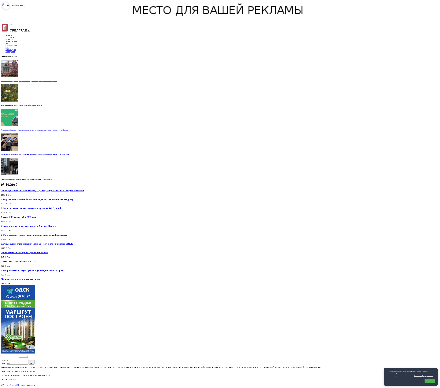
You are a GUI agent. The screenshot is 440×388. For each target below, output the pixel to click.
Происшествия (11, 41)
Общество (9, 39)
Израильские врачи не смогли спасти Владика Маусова (28, 226)
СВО (7, 48)
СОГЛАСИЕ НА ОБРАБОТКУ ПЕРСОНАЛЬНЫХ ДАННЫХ (25, 375)
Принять (430, 381)
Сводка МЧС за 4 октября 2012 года (19, 261)
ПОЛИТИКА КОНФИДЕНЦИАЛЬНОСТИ (18, 371)
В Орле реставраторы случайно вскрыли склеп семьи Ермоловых (34, 235)
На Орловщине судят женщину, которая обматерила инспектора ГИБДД (37, 244)
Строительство (11, 46)
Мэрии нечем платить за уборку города (20, 279)
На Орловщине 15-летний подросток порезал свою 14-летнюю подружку (37, 199)
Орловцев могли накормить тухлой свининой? (24, 252)
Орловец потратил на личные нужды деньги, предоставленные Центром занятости (42, 190)
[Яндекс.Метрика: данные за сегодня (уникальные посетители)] (8, 385)
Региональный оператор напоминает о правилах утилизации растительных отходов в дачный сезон (34, 130)
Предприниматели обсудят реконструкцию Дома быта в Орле (32, 270)
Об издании (10, 52)
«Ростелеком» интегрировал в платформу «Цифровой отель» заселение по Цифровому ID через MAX (35, 154)
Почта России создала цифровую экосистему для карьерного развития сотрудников (29, 81)
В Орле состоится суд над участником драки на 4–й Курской (31, 208)
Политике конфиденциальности (423, 376)
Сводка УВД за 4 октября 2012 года (18, 217)
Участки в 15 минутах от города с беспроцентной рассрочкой (21, 105)
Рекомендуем (11, 50)
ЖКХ (8, 43)
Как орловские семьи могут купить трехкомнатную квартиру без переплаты (26, 179)
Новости (9, 35)
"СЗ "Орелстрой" (23, 357)
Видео (12, 37)
